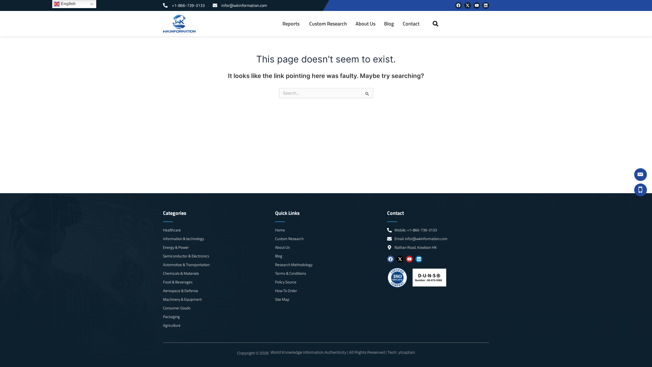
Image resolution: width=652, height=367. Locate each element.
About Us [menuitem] (365, 24)
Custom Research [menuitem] (328, 24)
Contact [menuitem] (411, 24)
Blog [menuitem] (389, 24)
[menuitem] (291, 24)
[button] (435, 24)
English (68, 4)
